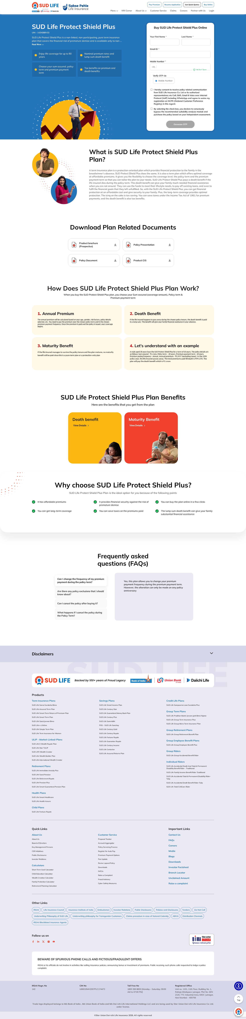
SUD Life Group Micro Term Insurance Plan (183, 724)
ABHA (176, 916)
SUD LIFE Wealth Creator (42, 752)
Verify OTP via (159, 75)
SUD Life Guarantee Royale (110, 741)
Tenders (186, 910)
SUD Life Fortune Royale (42, 812)
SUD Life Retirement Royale (43, 779)
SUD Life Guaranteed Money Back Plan (114, 713)
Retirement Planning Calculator (44, 886)
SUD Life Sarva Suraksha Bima (44, 705)
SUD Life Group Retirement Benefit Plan (182, 734)
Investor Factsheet (179, 867)
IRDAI (36, 910)
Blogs (172, 856)
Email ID (154, 49)
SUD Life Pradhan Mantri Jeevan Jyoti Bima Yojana (186, 716)
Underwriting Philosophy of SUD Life (50, 916)
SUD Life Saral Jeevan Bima (43, 721)
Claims (173, 10)
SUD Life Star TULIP (40, 748)
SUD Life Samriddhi (107, 721)
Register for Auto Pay (106, 851)
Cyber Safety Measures (107, 883)
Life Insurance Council (53, 910)
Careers (183, 10)
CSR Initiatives (37, 851)
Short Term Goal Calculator (43, 870)
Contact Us (174, 834)
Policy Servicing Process (107, 847)
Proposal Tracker (105, 839)
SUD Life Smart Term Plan (42, 717)
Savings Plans (107, 700)
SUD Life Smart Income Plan (110, 705)
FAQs (171, 840)
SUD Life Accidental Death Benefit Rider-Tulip (184, 783)
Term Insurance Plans (43, 700)
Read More (36, 44)
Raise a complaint (178, 883)
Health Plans (39, 792)
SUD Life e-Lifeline (39, 725)
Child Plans (38, 807)
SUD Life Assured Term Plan (43, 709)
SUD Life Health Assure (41, 801)
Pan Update (102, 859)
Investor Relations (39, 859)
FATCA (100, 871)
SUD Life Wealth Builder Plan (43, 756)
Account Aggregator (106, 843)
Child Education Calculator (42, 874)
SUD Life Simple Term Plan (43, 729)
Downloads (102, 867)
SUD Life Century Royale (109, 733)
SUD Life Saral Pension (41, 775)
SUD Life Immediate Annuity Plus (45, 770)
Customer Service (158, 10)
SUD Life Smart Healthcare (43, 797)
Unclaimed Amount (179, 878)
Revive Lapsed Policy (106, 863)
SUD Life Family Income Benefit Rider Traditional (185, 772)
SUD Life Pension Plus (41, 783)
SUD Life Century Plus (108, 717)
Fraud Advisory (104, 879)
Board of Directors (39, 843)
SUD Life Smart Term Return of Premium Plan (50, 713)
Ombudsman (103, 910)
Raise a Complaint (105, 875)
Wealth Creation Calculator (42, 878)
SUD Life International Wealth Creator (47, 760)
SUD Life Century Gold (108, 729)
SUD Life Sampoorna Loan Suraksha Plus (183, 705)
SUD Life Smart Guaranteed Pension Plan (48, 787)
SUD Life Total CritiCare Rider (178, 787)
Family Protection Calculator (43, 882)
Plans (113, 10)
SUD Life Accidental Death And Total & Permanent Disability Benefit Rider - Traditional (186, 767)
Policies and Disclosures (166, 910)
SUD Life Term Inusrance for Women (46, 733)
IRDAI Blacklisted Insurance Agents (50, 922)
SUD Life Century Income (109, 745)
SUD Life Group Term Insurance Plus (181, 720)
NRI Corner (127, 10)
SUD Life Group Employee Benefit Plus (181, 745)
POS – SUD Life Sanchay (109, 725)
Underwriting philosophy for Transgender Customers (97, 916)
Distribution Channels (192, 916)
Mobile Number (158, 61)
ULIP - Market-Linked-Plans (47, 739)
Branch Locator (177, 872)
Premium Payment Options (109, 855)
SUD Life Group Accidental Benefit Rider (182, 755)
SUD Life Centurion (107, 749)
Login (211, 10)
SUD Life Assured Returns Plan (111, 753)
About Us (140, 10)
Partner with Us (198, 10)
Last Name (187, 36)
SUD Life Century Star (108, 709)
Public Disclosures (39, 855)
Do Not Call (199, 910)
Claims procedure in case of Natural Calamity (147, 916)
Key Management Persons (42, 847)
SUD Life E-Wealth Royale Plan (44, 744)
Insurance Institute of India (80, 910)
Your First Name (158, 36)
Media (172, 851)
